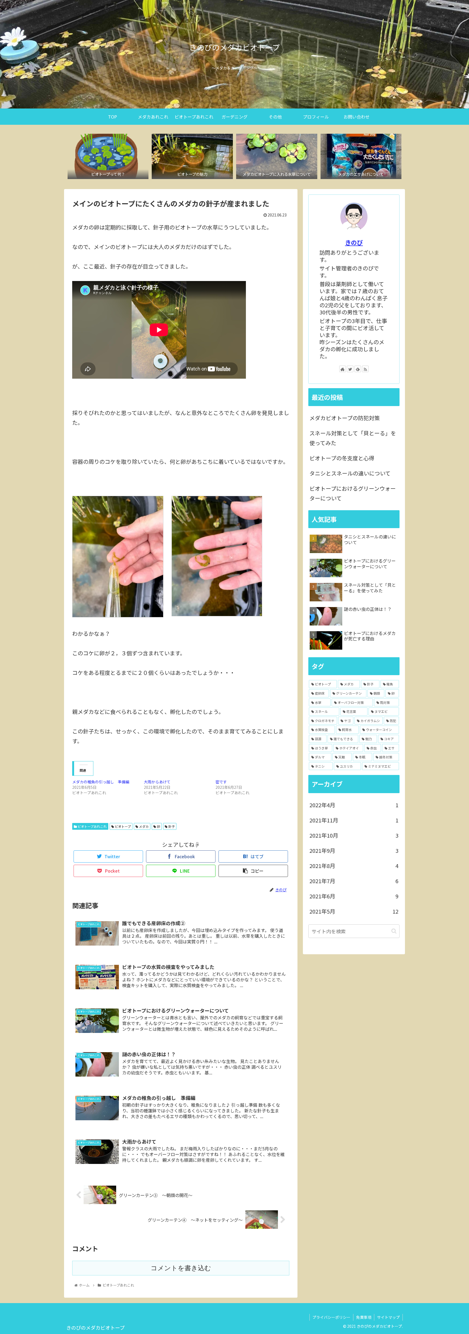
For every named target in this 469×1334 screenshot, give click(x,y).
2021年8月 (353, 866)
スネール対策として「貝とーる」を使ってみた (352, 438)
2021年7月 (353, 881)
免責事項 (363, 1317)
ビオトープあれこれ (92, 826)
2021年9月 (353, 850)
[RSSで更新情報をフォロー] (365, 369)
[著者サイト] (342, 369)
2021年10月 (353, 835)
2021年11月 (353, 820)
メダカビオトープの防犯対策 (344, 418)
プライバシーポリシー (331, 1317)
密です (221, 781)
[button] (394, 931)
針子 (171, 826)
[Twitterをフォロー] (350, 369)
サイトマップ (388, 1317)
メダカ (143, 826)
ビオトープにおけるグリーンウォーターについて (352, 493)
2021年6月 (353, 896)
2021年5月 (353, 911)
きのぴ (354, 242)
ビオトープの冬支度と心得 (341, 458)
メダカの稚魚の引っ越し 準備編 (100, 781)
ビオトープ (122, 826)
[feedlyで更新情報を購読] (357, 369)
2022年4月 (353, 805)
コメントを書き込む (181, 1268)
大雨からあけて (157, 781)
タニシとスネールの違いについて (350, 473)
